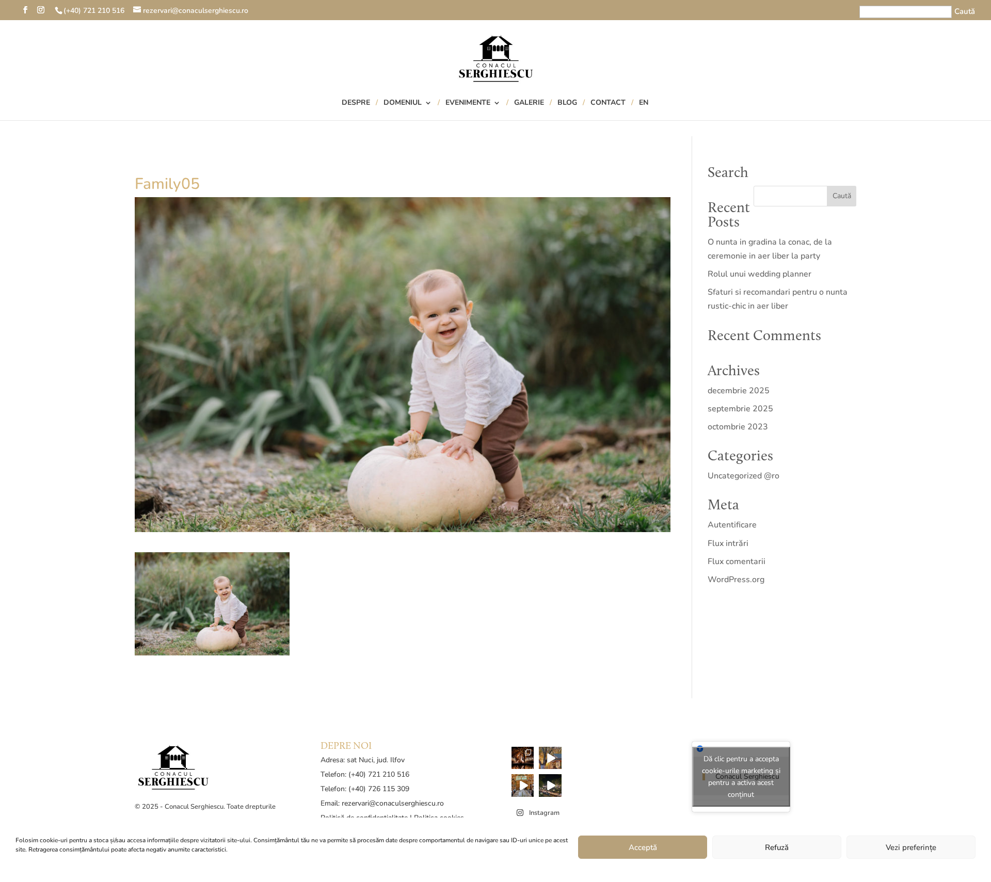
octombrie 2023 (738, 426)
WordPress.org (736, 579)
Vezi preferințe (911, 847)
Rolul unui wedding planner (759, 274)
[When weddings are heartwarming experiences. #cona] (523, 785)
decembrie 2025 (739, 390)
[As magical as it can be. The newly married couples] (523, 758)
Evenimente (467, 103)
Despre (356, 103)
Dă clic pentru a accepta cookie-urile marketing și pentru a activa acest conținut (741, 776)
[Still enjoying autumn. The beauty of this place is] (550, 758)
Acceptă (643, 847)
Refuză (777, 847)
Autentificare (732, 525)
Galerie (529, 103)
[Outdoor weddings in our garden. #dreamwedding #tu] (550, 785)
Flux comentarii (736, 561)
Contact (608, 103)
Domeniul (402, 103)
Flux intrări (728, 543)
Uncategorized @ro (743, 476)
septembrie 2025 (740, 408)
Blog (567, 103)
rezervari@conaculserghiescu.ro (393, 803)
